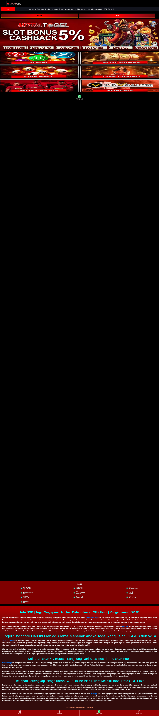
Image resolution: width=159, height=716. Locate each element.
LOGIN (117, 15)
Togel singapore (8, 640)
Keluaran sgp (7, 663)
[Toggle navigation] (3, 4)
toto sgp (125, 626)
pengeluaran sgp (92, 617)
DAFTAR (39, 15)
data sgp (94, 694)
